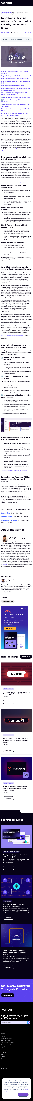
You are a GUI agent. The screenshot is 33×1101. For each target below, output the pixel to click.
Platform (3, 1036)
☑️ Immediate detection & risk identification (15, 97)
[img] (26, 39)
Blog (2, 1063)
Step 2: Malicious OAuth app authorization (14, 78)
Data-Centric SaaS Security (7, 1042)
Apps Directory (4, 1046)
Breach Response (8, 601)
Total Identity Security (6, 1040)
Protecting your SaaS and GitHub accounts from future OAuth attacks (15, 114)
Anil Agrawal (5, 32)
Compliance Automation (6, 1044)
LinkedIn (5, 564)
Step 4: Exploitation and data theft (12, 85)
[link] (6, 3)
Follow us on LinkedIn (9, 520)
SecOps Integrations (6, 1049)
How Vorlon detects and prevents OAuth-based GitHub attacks (14, 93)
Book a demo (6, 513)
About (2, 1054)
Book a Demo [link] (7, 995)
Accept (23, 1094)
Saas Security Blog (6, 12)
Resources (3, 1060)
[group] (16, 39)
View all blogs (26, 656)
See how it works (7, 517)
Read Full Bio (4, 593)
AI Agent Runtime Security (7, 1038)
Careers (3, 1056)
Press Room (4, 1058)
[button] (3, 39)
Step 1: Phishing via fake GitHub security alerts (16, 76)
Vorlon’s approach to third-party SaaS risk (12, 335)
